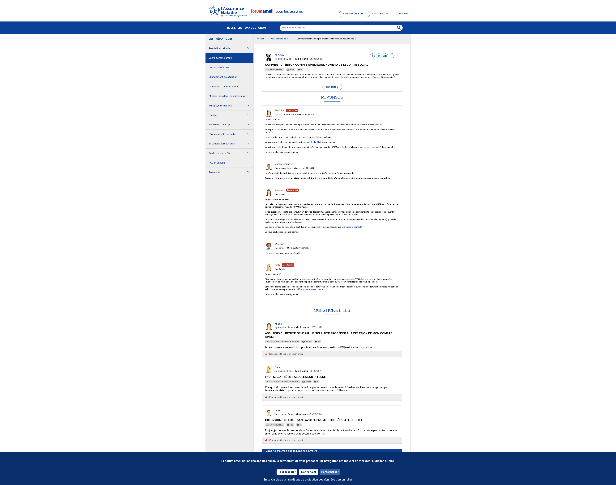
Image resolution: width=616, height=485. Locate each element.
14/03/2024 (303, 115)
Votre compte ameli (274, 70)
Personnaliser (330, 471)
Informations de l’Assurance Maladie (282, 342)
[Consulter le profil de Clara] (269, 372)
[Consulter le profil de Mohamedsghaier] (269, 169)
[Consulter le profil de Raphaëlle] (269, 195)
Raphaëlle (280, 190)
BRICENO (279, 55)
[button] (308, 17)
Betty (277, 265)
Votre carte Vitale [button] (219, 67)
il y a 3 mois (280, 248)
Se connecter (380, 14)
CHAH (278, 410)
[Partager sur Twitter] (379, 56)
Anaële (278, 324)
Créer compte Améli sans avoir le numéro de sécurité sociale (314, 420)
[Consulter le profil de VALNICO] (269, 249)
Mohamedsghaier (284, 164)
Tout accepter (287, 471)
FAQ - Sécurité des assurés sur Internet (296, 377)
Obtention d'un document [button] (223, 86)
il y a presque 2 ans (283, 168)
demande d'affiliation (314, 142)
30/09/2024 (304, 168)
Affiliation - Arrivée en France (310, 289)
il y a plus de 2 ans (282, 115)
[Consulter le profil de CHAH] (269, 415)
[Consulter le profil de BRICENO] (269, 60)
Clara (277, 367)
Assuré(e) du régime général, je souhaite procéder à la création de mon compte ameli (328, 335)
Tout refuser (308, 471)
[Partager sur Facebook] (372, 56)
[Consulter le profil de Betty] (269, 270)
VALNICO (279, 244)
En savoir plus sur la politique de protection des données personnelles (308, 479)
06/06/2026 (298, 248)
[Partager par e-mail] (385, 56)
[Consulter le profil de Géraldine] (269, 115)
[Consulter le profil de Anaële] (269, 328)
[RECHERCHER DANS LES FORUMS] (399, 28)
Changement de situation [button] (223, 77)
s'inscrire (402, 14)
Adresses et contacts (370, 147)
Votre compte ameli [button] (220, 57)
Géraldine (279, 110)
